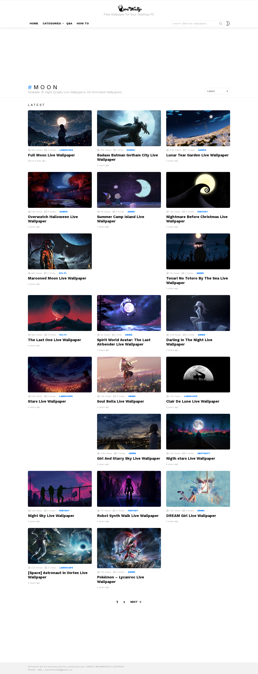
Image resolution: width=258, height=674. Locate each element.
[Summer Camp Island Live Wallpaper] (129, 190)
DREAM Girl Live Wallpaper (191, 515)
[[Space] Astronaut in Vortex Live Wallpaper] (60, 546)
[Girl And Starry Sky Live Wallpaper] (129, 432)
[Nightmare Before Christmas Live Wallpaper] (198, 190)
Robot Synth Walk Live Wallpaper (128, 515)
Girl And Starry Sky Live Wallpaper (128, 458)
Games (131, 150)
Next (134, 601)
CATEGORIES (52, 23)
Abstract (203, 453)
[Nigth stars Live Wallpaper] (198, 432)
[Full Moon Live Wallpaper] (60, 128)
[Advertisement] (129, 54)
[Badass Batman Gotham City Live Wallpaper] (129, 128)
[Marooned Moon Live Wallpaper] (60, 251)
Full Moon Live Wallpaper (51, 155)
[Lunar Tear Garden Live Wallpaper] (198, 128)
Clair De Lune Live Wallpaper (192, 401)
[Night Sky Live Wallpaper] (60, 489)
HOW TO (83, 23)
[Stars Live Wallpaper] (60, 375)
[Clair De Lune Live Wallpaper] (198, 375)
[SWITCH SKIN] (228, 23)
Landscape (66, 150)
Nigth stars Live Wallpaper (190, 458)
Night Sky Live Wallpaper (51, 515)
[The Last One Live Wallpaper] (60, 313)
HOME (34, 23)
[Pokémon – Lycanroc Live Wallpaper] (129, 548)
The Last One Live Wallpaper (54, 340)
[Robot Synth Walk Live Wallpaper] (129, 489)
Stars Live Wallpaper (47, 401)
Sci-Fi (62, 273)
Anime (131, 211)
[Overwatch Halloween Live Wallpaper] (60, 190)
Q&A (69, 23)
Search (220, 24)
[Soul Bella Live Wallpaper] (129, 375)
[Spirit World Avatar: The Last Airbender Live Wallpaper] (129, 313)
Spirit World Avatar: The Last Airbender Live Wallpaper (123, 342)
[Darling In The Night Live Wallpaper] (198, 313)
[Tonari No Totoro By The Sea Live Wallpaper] (198, 251)
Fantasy (202, 211)
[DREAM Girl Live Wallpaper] (198, 489)
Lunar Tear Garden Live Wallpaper (197, 155)
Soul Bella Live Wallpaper (120, 401)
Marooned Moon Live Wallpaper (57, 278)
